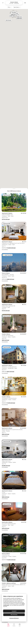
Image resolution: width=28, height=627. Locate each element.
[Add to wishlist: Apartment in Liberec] (24, 223)
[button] (6, 219)
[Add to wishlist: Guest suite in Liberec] (24, 504)
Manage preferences (14, 618)
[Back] (3, 2)
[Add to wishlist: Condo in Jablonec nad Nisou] (24, 565)
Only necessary (14, 614)
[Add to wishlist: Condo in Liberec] (24, 316)
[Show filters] (25, 2)
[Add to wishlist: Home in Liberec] (24, 255)
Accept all (14, 611)
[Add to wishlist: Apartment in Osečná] (24, 195)
